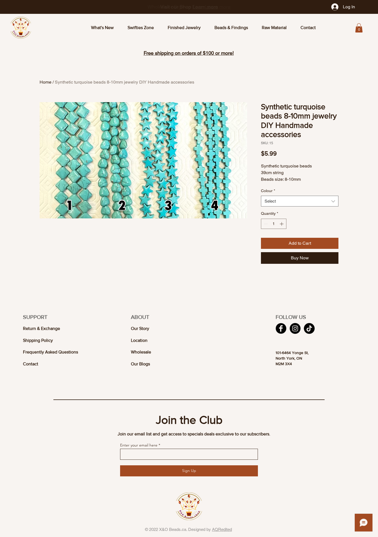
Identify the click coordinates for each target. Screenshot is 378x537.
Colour (268, 191)
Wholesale (141, 352)
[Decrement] (265, 224)
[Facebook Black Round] (281, 328)
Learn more (205, 7)
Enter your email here (138, 445)
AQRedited (222, 529)
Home (45, 82)
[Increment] (282, 224)
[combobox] (299, 201)
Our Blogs (140, 364)
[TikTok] (309, 328)
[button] (359, 27)
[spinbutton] (274, 224)
